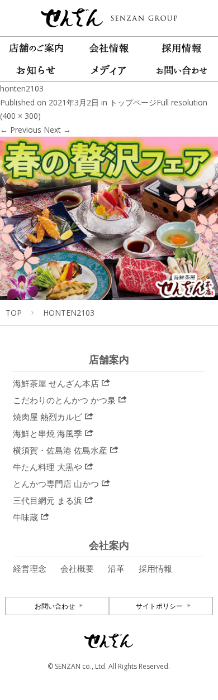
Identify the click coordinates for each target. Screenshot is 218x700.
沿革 (116, 568)
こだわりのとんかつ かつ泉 (64, 399)
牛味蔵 (25, 517)
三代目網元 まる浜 (47, 500)
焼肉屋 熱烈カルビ (47, 416)
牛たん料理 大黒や (47, 466)
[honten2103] (109, 292)
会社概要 (77, 568)
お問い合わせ (55, 606)
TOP (14, 312)
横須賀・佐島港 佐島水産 (60, 450)
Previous (20, 129)
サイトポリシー (159, 606)
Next (57, 129)
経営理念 (29, 568)
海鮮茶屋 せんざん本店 (56, 383)
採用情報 (155, 568)
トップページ (133, 102)
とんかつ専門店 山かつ (56, 483)
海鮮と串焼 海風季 (47, 433)
